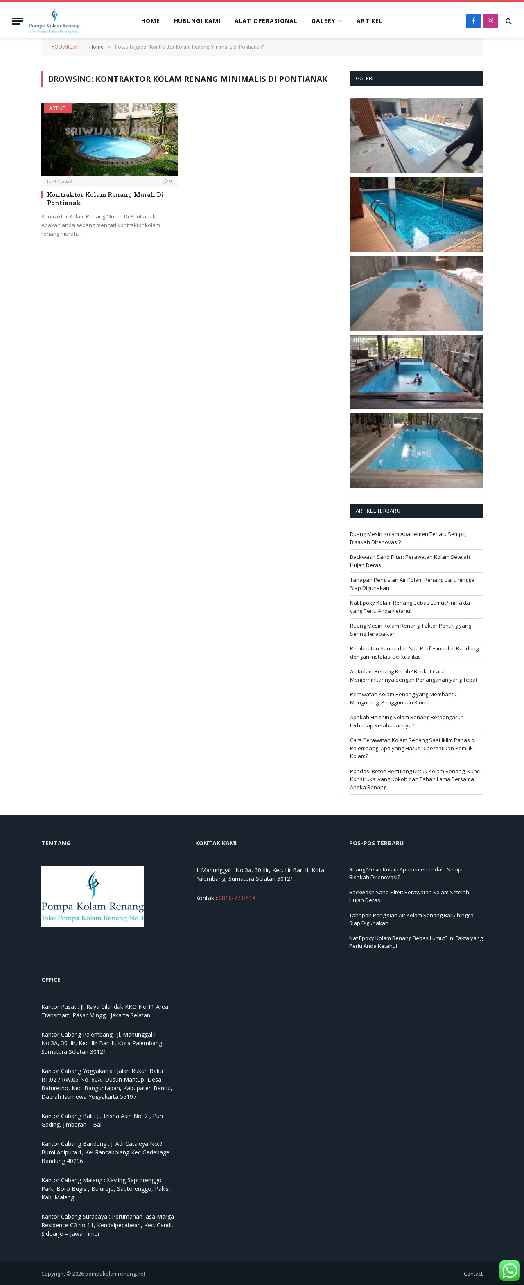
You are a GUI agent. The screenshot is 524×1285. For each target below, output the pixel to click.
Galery (323, 21)
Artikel (370, 21)
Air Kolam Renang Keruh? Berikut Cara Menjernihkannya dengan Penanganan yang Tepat (413, 675)
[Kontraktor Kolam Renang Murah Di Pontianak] (109, 139)
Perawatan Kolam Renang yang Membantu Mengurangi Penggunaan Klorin (403, 698)
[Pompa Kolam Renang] (54, 21)
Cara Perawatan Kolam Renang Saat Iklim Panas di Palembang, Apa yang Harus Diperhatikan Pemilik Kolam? (413, 748)
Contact (473, 1273)
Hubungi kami (197, 21)
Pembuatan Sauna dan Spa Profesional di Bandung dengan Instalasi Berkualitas (414, 652)
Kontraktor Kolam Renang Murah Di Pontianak (105, 198)
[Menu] (17, 21)
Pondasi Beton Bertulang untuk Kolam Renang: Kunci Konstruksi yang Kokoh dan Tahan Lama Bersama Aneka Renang (415, 779)
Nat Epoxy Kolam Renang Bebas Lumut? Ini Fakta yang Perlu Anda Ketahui (410, 606)
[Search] (508, 21)
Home (150, 21)
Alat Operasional (266, 21)
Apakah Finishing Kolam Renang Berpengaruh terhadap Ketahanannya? (407, 721)
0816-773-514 (237, 898)
